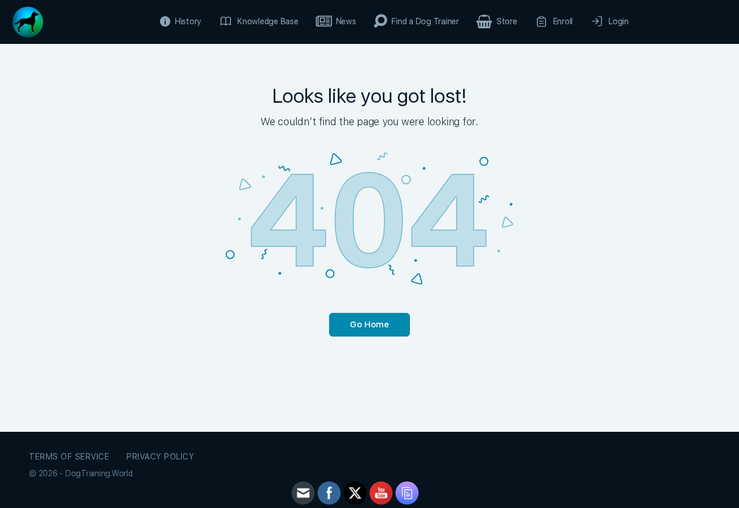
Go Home (369, 324)
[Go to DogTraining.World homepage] (28, 20)
